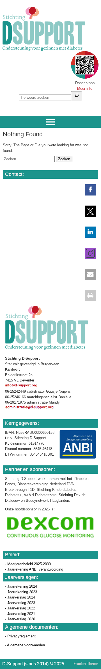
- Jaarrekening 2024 (21, 586)
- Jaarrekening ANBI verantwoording (34, 569)
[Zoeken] (76, 95)
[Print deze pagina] (87, 295)
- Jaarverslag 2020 (20, 619)
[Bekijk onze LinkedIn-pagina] (87, 232)
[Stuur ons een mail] (87, 274)
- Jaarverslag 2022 (20, 608)
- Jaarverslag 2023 (20, 603)
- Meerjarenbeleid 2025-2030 (28, 564)
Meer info (84, 88)
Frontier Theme (86, 663)
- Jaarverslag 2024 (20, 597)
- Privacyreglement (20, 636)
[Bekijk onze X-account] (87, 211)
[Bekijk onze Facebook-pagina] (87, 189)
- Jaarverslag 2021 (20, 614)
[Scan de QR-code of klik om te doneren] (85, 78)
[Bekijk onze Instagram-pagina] (87, 253)
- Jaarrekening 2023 (21, 592)
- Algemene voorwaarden (25, 645)
